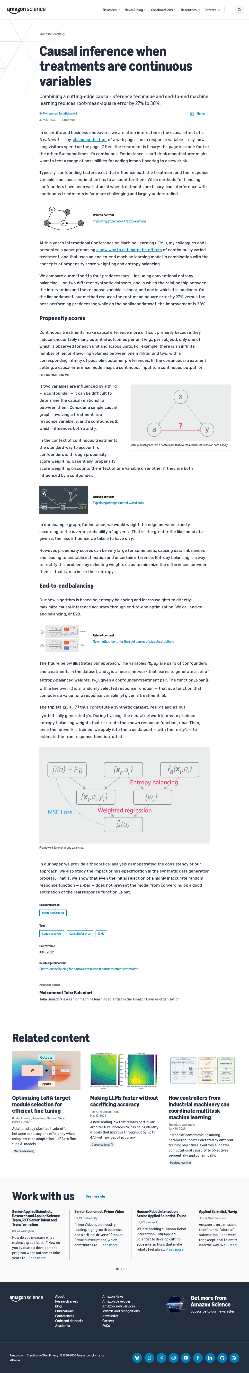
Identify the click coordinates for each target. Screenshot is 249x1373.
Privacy (53, 1355)
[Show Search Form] (239, 10)
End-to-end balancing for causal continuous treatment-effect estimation (88, 969)
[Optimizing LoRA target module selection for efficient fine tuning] (46, 1070)
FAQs (106, 1325)
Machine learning (52, 34)
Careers (210, 10)
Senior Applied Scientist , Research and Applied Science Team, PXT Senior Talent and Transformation (36, 1218)
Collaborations (162, 10)
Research (110, 10)
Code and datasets (69, 1321)
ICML (101, 933)
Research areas (66, 1301)
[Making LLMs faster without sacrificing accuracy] (124, 1070)
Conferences (64, 1316)
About (60, 1296)
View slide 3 (127, 1269)
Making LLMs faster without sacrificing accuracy (124, 1100)
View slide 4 (132, 1269)
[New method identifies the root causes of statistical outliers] (63, 638)
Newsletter (110, 1316)
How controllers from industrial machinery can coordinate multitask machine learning (199, 1107)
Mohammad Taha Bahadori (65, 992)
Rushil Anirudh (21, 1118)
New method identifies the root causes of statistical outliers (133, 641)
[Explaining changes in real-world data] (63, 500)
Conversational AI (102, 1144)
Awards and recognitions (121, 1311)
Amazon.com (17, 1355)
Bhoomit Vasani (56, 1118)
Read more (37, 1258)
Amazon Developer (116, 1301)
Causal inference (79, 933)
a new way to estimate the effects (129, 249)
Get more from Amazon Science (211, 1300)
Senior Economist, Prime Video (99, 1211)
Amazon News (113, 1296)
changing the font (90, 139)
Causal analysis (52, 933)
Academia (62, 1325)
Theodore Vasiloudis (182, 1124)
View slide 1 (117, 1269)
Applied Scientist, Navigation (222, 1211)
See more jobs (95, 1196)
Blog (58, 1306)
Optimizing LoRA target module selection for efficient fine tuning (41, 1104)
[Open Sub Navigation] (119, 10)
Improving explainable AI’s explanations (119, 221)
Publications (64, 1311)
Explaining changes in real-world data (118, 503)
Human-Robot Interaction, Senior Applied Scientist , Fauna (162, 1213)
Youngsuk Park (109, 1112)
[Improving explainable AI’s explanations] (63, 218)
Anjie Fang (38, 1118)
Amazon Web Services (118, 1306)
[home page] (26, 9)
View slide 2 (122, 1269)
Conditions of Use (37, 1355)
